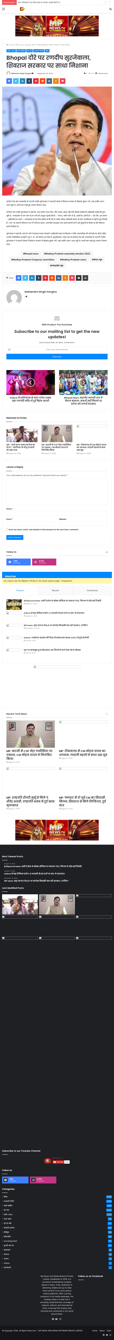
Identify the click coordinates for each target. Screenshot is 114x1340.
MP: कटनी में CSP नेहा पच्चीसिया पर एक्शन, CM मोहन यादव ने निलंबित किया (56, 447)
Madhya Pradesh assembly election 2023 (67, 253)
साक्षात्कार (7, 1250)
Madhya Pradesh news (73, 259)
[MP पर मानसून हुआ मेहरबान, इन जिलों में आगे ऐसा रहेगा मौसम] (14, 654)
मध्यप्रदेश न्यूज (57, 265)
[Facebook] (53, 1319)
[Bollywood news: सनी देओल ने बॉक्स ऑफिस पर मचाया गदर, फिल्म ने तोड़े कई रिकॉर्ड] (14, 604)
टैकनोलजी (7, 1267)
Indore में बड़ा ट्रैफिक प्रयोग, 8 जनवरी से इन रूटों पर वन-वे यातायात (54, 613)
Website (62, 519)
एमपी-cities (19, 45)
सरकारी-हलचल (9, 1228)
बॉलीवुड (6, 1232)
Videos (7, 1263)
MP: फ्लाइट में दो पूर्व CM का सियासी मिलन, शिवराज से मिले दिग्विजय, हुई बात (82, 801)
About (102, 1330)
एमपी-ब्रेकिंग (21, 51)
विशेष (47, 51)
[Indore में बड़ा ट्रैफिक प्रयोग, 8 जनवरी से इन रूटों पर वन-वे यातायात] (14, 617)
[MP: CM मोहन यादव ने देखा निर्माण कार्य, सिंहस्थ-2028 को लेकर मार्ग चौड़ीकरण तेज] (94, 947)
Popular (20, 590)
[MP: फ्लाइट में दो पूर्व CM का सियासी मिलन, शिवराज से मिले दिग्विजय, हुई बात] (83, 780)
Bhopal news (31, 253)
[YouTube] (57, 1319)
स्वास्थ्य (6, 1254)
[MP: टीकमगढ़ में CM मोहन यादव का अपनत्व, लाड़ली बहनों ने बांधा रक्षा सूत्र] (92, 433)
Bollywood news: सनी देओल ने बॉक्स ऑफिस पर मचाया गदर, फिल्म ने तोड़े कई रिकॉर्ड (62, 600)
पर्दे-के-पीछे (7, 1223)
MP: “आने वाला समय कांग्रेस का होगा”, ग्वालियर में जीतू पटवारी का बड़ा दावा (20, 447)
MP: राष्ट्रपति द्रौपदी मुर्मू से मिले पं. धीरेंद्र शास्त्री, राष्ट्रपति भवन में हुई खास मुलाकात (30, 801)
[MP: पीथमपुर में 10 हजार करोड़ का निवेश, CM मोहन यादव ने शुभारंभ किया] (94, 926)
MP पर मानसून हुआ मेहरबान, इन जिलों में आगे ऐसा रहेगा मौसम (52, 650)
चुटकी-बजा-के (9, 1245)
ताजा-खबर (7, 1219)
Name (9, 509)
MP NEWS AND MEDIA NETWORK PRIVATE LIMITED (60, 1330)
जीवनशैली (7, 1236)
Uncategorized (10, 1241)
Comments (92, 590)
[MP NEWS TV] (22, 9)
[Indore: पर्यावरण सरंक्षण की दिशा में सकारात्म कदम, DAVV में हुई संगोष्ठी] (14, 641)
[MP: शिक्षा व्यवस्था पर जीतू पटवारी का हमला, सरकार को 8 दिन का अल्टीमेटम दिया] (20, 1040)
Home (11, 45)
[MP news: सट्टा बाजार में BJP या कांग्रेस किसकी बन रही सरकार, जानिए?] (14, 629)
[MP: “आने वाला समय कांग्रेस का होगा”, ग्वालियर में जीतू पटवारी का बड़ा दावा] (21, 433)
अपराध (6, 1259)
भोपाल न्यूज (97, 259)
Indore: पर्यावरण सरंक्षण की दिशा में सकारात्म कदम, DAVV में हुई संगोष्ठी (56, 637)
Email (9, 519)
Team (109, 1330)
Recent (55, 590)
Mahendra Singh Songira (21, 73)
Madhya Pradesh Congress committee (33, 259)
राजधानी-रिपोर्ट (38, 51)
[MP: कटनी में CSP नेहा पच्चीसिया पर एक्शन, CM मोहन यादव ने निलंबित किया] (57, 433)
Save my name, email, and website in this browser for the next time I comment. (44, 529)
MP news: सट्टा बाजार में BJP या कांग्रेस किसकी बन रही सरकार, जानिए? (56, 625)
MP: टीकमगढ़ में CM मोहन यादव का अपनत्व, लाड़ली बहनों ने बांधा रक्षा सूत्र (43, 2)
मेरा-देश (29, 51)
